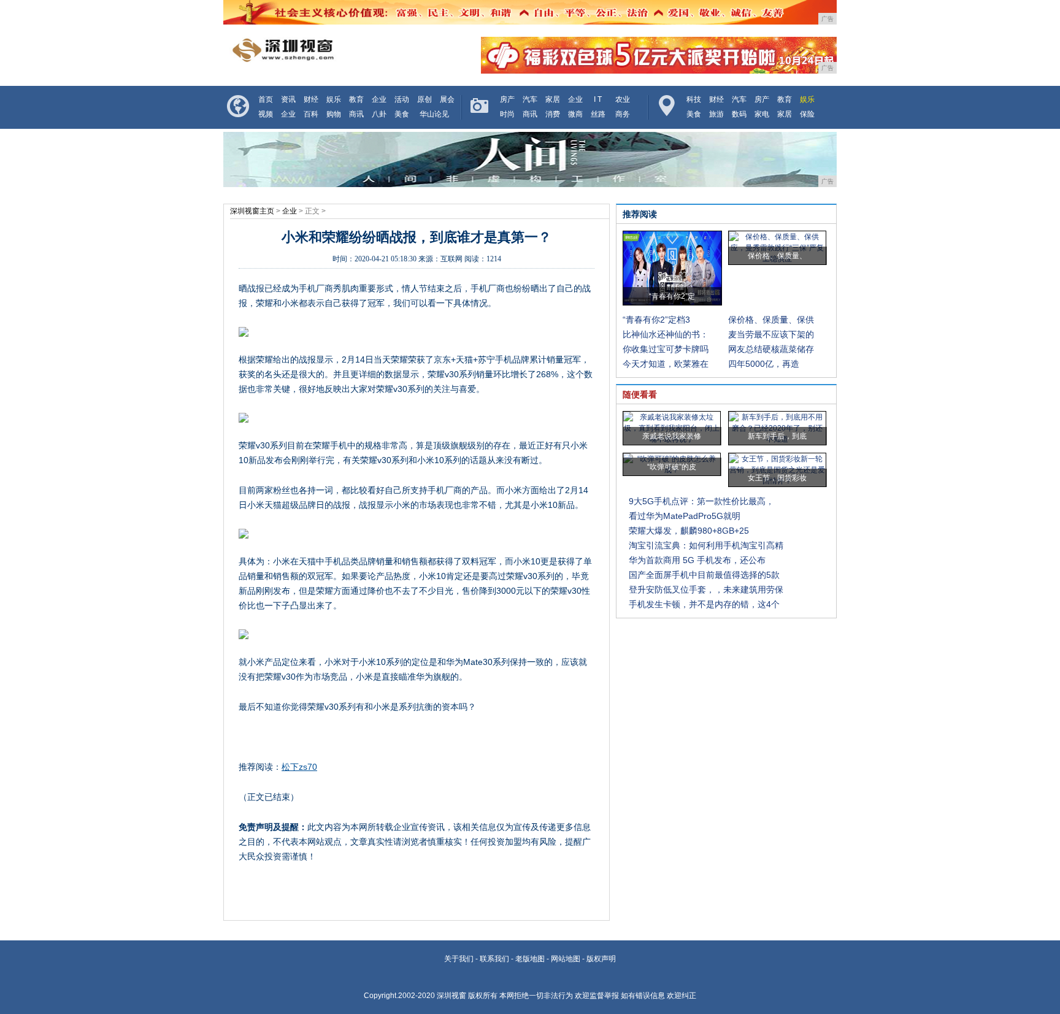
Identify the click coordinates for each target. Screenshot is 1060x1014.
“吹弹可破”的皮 (671, 467)
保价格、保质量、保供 (771, 320)
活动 (401, 99)
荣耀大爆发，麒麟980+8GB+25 (689, 531)
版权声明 (601, 958)
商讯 (356, 114)
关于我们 (459, 958)
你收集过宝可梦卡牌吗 (666, 349)
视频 (265, 114)
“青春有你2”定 (672, 296)
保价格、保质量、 (777, 256)
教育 (356, 99)
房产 (507, 99)
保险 (807, 114)
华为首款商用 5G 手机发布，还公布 (697, 560)
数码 (739, 114)
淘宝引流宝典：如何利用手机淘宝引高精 (706, 545)
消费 (552, 114)
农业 (622, 99)
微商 (575, 114)
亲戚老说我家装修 (671, 436)
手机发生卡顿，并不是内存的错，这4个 (704, 604)
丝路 (598, 114)
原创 (424, 99)
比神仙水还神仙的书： (666, 334)
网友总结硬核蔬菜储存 (771, 349)
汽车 (530, 99)
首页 (265, 99)
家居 (552, 99)
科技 (693, 99)
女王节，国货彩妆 (777, 478)
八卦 (379, 114)
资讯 (288, 99)
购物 (333, 114)
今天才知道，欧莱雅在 (666, 364)
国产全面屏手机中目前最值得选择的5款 (704, 575)
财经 (311, 99)
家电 (762, 114)
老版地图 (530, 958)
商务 (622, 114)
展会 (447, 99)
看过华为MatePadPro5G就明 (684, 516)
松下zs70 (299, 767)
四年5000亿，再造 (763, 364)
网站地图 (565, 958)
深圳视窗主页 (252, 211)
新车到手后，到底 (777, 436)
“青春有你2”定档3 (656, 320)
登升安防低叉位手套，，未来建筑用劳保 (706, 589)
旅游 (716, 114)
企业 (379, 99)
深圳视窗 (451, 995)
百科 (311, 114)
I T (598, 99)
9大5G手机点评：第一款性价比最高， (701, 501)
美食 (401, 114)
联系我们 (494, 958)
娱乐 (333, 99)
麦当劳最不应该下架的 (771, 334)
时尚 (507, 114)
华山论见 (434, 114)
